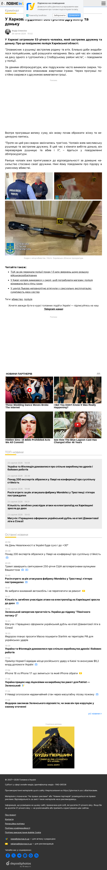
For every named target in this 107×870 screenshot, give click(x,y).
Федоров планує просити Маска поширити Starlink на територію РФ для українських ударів (49, 637)
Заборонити (59, 15)
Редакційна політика (15, 823)
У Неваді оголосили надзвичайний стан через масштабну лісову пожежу (50, 693)
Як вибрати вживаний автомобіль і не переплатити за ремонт (43, 589)
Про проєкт (10, 815)
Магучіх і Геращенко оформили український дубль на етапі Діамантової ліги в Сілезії (52, 624)
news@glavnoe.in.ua (20, 839)
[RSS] (36, 855)
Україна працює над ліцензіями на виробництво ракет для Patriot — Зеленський (47, 682)
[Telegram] (19, 855)
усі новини (94, 713)
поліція (28, 299)
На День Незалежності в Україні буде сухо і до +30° (36, 544)
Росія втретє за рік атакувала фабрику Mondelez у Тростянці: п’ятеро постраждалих (48, 579)
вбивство (17, 299)
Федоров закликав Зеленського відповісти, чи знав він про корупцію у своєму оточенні (49, 703)
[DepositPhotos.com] (18, 864)
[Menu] (103, 3)
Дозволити (74, 15)
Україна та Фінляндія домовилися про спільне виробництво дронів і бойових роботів (53, 649)
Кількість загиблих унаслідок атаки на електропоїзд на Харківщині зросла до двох (52, 600)
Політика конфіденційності (17, 828)
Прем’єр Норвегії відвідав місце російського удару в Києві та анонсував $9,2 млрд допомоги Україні (52, 661)
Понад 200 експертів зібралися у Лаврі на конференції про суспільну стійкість (53, 553)
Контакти (9, 819)
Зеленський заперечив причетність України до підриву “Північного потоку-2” (47, 612)
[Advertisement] (53, 105)
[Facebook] (8, 855)
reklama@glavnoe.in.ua (21, 844)
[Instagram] (25, 855)
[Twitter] (13, 855)
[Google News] (31, 855)
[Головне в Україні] (14, 4)
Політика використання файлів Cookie (23, 832)
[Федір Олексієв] (8, 34)
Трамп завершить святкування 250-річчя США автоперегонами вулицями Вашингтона (50, 566)
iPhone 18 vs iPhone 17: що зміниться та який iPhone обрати (41, 672)
